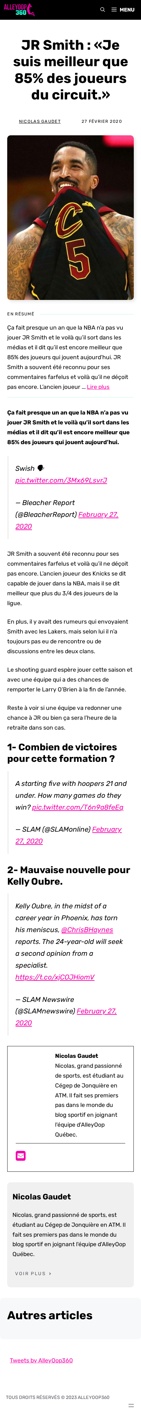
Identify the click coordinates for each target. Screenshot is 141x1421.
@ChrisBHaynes (87, 929)
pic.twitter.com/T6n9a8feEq (78, 807)
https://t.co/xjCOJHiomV (54, 977)
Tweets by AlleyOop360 (41, 1360)
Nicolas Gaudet (40, 121)
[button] (102, 10)
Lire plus (98, 387)
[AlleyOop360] (19, 10)
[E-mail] (21, 1158)
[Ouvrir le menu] (131, 1405)
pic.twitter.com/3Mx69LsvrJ (61, 480)
